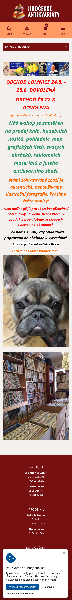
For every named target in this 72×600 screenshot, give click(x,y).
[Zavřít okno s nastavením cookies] (64, 553)
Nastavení (49, 586)
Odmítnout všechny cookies (20, 593)
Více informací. (48, 579)
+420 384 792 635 (37, 480)
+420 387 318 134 (37, 523)
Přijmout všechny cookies (22, 586)
